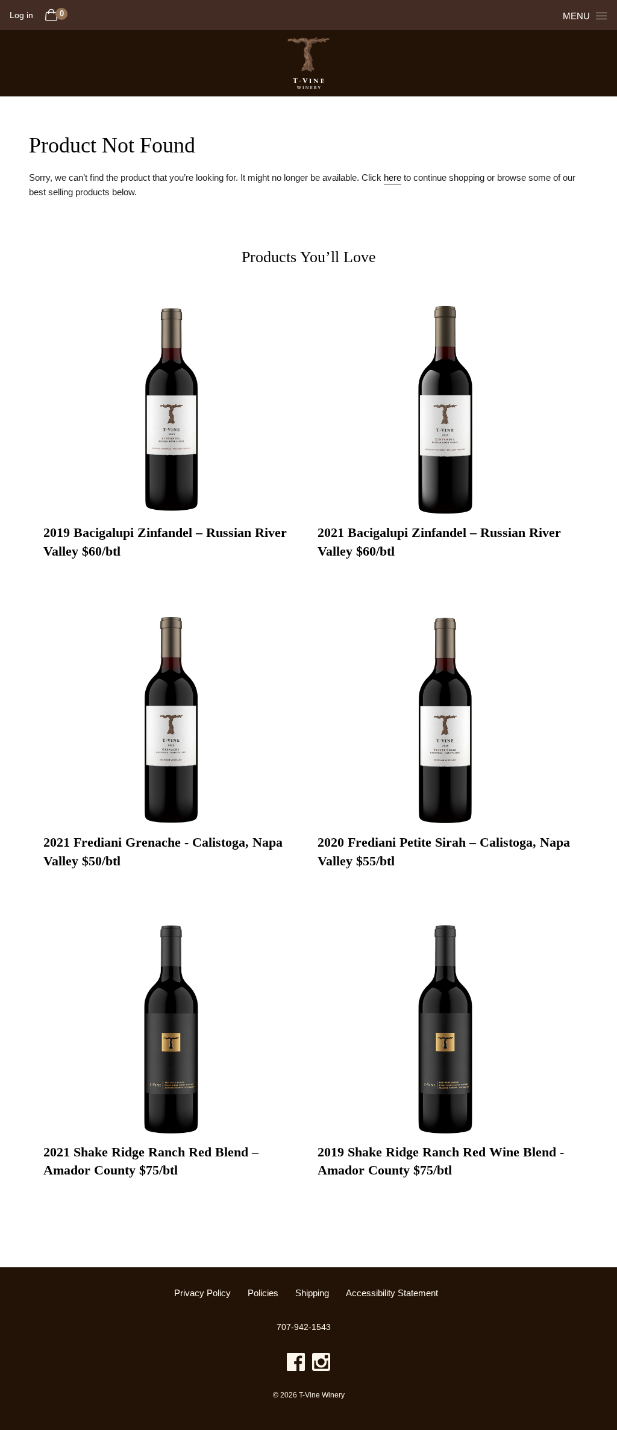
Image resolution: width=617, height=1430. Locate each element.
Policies (263, 1293)
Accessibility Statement (392, 1293)
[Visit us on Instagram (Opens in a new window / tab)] (321, 1364)
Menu (576, 16)
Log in (21, 15)
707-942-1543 (304, 1327)
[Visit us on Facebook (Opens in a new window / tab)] (296, 1364)
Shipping (312, 1293)
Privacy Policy (202, 1293)
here (392, 177)
